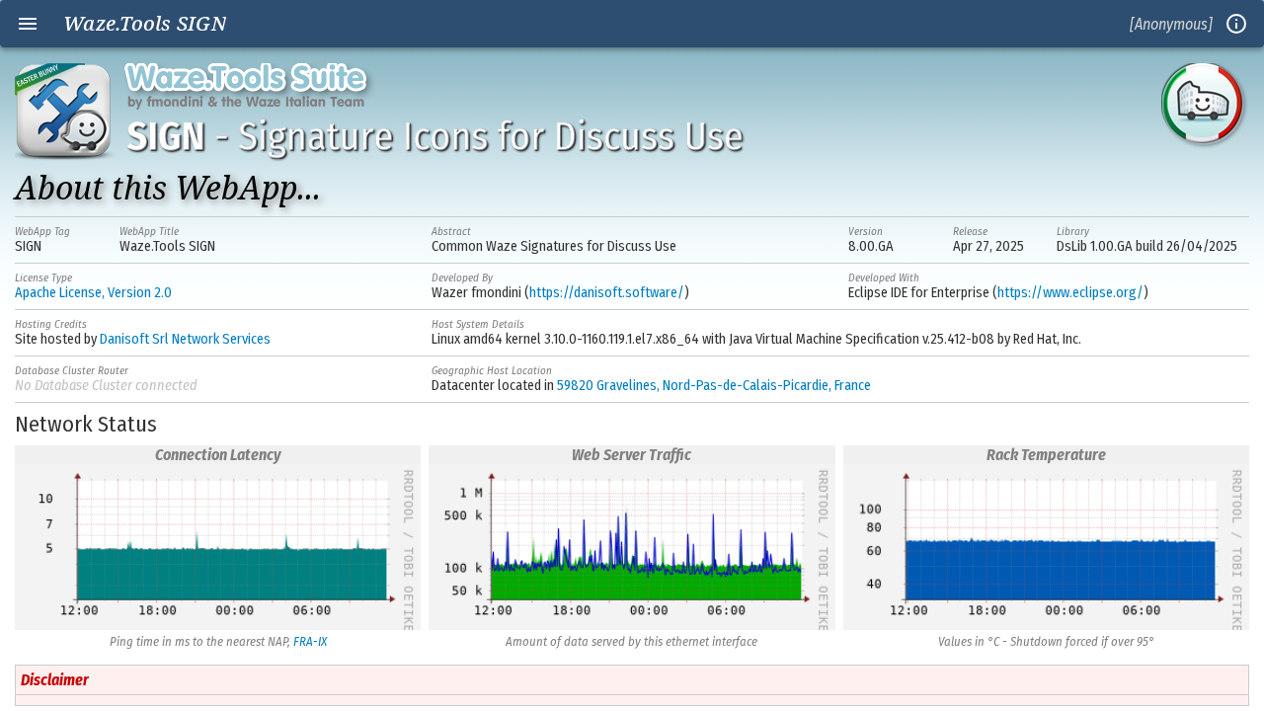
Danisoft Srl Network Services (185, 339)
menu (28, 24)
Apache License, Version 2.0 (93, 292)
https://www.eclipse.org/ (1070, 292)
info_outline (1236, 24)
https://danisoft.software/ (606, 292)
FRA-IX (310, 641)
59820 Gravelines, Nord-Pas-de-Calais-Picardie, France (714, 385)
